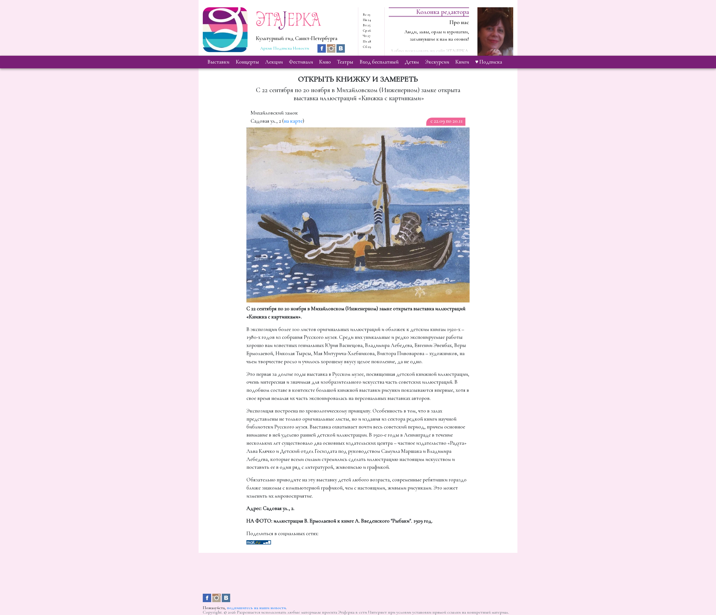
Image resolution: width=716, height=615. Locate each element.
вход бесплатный (379, 62)
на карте (293, 121)
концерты (247, 62)
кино (325, 62)
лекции (274, 62)
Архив (266, 48)
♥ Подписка (488, 62)
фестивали (301, 62)
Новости (301, 48)
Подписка (282, 48)
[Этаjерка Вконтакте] (340, 48)
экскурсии (437, 62)
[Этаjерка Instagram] (331, 48)
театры (345, 62)
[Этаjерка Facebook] (322, 48)
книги (462, 62)
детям (412, 62)
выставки (218, 62)
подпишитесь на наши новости (256, 608)
